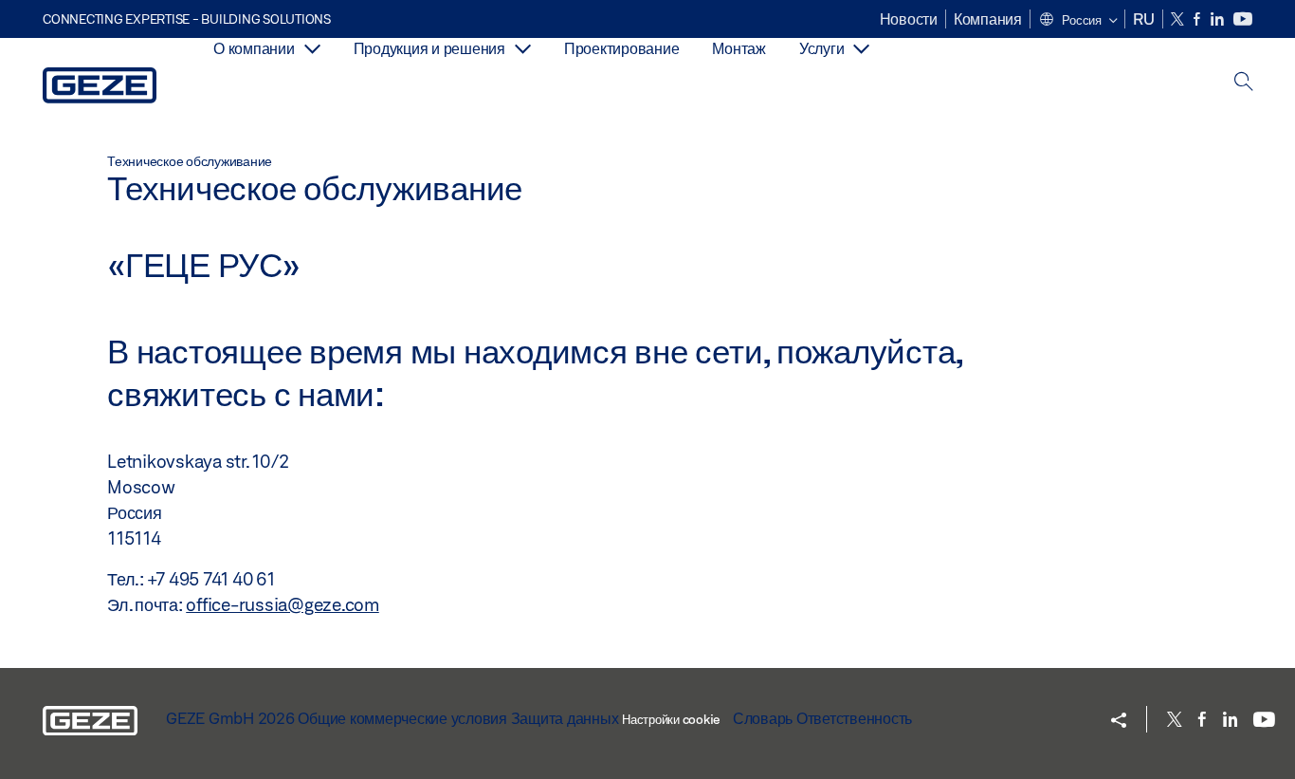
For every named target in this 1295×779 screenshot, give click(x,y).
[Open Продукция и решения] (523, 49)
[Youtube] (1242, 19)
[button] (1078, 20)
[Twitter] (1179, 19)
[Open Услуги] (861, 49)
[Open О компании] (312, 49)
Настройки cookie (671, 719)
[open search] (1244, 83)
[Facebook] (1198, 19)
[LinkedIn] (1219, 19)
